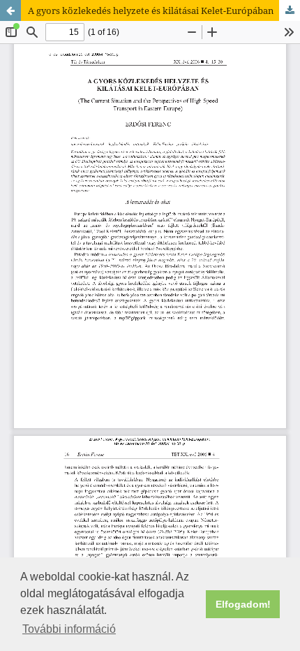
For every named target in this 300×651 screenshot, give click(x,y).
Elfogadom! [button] (243, 604)
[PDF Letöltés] (289, 10)
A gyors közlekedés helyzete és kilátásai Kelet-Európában (150, 10)
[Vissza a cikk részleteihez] (10, 10)
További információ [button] (69, 629)
